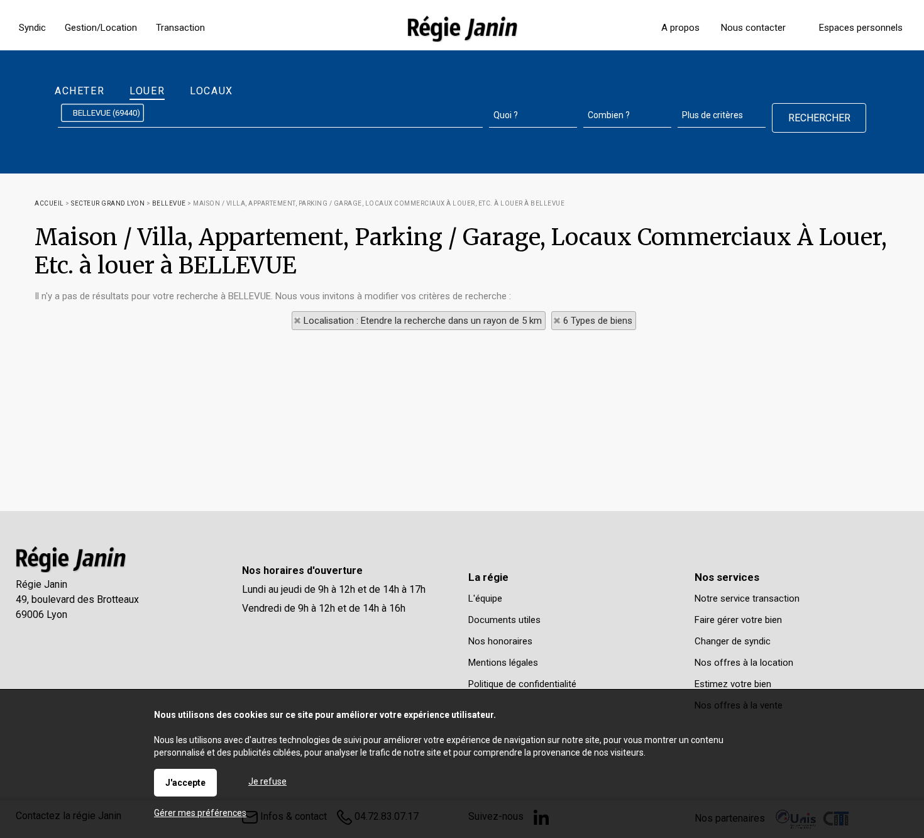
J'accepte (185, 783)
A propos (680, 27)
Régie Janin (41, 584)
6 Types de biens (597, 320)
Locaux (211, 91)
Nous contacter (753, 27)
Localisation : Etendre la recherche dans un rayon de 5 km (423, 320)
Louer (147, 91)
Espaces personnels (861, 27)
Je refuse (267, 781)
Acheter (79, 91)
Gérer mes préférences (200, 813)
